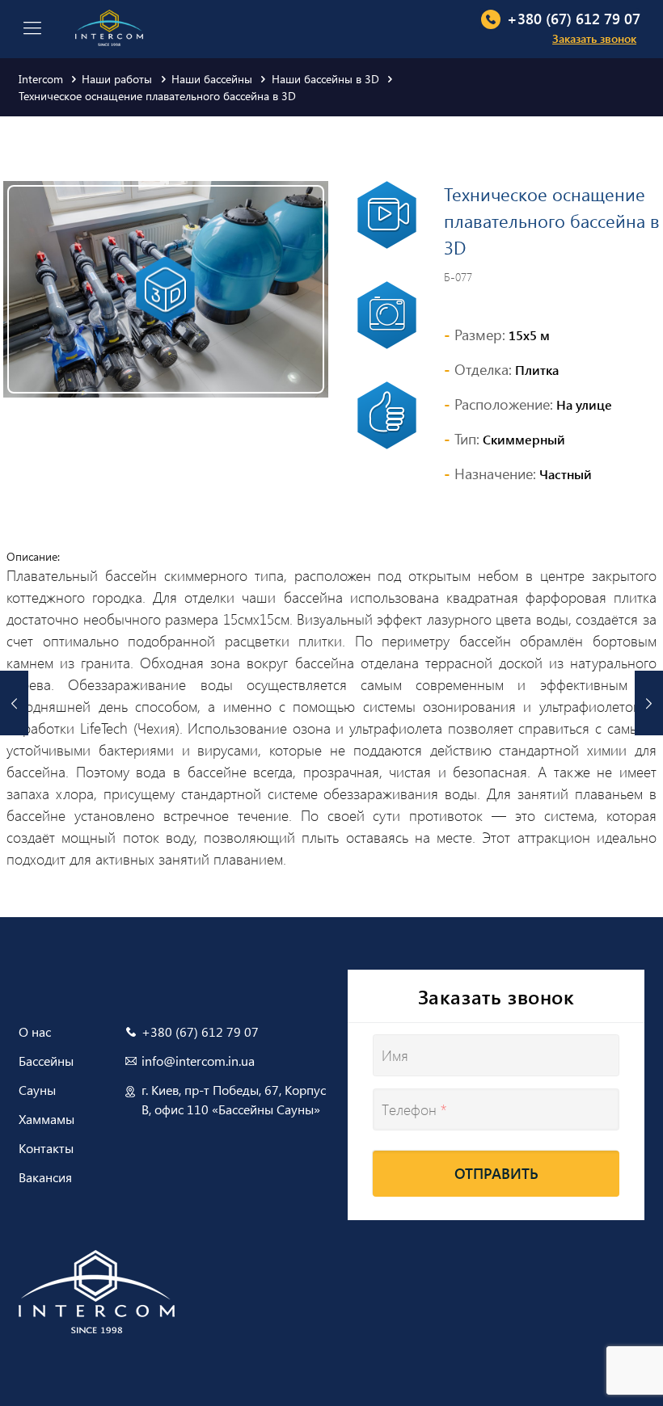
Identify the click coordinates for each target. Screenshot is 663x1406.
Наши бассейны (211, 78)
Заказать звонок (594, 38)
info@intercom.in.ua (198, 1060)
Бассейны (46, 1060)
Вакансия (45, 1176)
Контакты (46, 1147)
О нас (35, 1031)
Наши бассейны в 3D (325, 78)
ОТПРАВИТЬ (496, 1173)
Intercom (41, 78)
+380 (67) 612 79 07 (573, 18)
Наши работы (117, 78)
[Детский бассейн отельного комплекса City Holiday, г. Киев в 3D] (14, 703)
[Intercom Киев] (109, 26)
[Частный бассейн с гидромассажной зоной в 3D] (649, 703)
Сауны (37, 1089)
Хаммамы (46, 1118)
